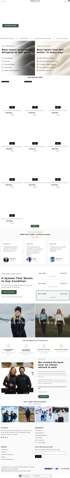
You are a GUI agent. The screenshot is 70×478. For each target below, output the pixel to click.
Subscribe (38, 456)
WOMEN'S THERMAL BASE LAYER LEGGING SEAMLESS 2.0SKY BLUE (12, 182)
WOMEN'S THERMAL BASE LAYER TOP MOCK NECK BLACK (12, 218)
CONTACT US (4, 449)
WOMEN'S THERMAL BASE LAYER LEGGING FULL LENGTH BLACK (35, 182)
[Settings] (65, 1)
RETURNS (3, 452)
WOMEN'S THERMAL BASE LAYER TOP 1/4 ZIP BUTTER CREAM (12, 146)
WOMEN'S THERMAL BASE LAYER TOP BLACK (12, 110)
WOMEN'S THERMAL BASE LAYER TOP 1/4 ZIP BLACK (35, 146)
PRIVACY (3, 457)
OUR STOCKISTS (39, 440)
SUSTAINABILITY (39, 433)
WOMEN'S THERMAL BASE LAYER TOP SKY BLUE (35, 110)
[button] (9, 112)
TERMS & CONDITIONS (7, 459)
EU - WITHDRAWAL (40, 442)
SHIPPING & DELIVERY (7, 454)
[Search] (4, 1)
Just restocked (5, 81)
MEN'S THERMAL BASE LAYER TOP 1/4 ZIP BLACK (58, 110)
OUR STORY (38, 430)
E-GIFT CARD (38, 437)
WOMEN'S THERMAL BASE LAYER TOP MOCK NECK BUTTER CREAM (58, 146)
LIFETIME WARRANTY (41, 435)
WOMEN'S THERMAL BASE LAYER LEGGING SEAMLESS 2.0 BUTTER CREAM (58, 182)
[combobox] (26, 475)
